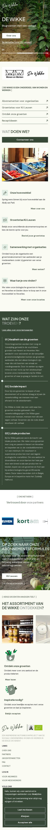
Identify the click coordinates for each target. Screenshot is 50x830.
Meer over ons (38, 208)
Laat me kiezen (25, 810)
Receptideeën (9, 120)
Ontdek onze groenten (14, 114)
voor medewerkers (11, 780)
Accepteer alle (25, 822)
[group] (20, 521)
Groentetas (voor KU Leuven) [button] (17, 42)
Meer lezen (10, 679)
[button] (42, 629)
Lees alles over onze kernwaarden (17, 330)
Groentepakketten (11, 758)
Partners (6, 754)
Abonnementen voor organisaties (20, 101)
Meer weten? (38, 269)
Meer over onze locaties (33, 299)
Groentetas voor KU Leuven (17, 107)
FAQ (3, 762)
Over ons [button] (11, 35)
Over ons (6, 750)
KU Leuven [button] (11, 576)
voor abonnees (9, 776)
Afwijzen (25, 816)
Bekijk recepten (13, 713)
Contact (6, 766)
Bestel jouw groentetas (33, 235)
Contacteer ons (25, 139)
